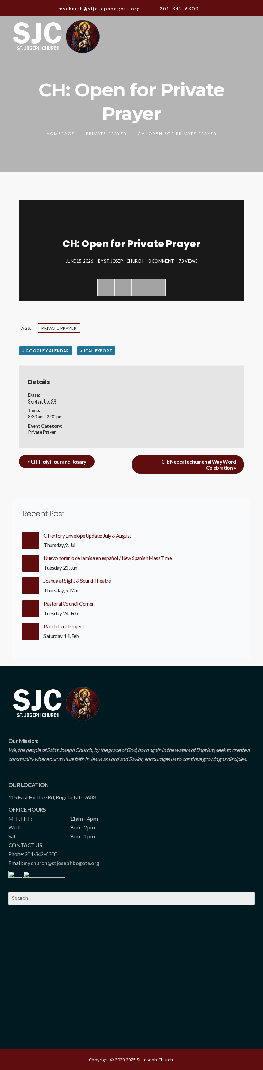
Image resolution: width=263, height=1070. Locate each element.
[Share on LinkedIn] (157, 287)
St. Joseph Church (123, 261)
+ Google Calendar (45, 350)
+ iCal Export (96, 350)
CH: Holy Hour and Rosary (56, 461)
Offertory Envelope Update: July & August (87, 535)
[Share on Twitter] (123, 287)
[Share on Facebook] (105, 287)
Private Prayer (106, 133)
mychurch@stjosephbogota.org (61, 863)
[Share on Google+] (140, 287)
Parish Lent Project (63, 626)
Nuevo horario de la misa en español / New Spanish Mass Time (107, 558)
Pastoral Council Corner (68, 604)
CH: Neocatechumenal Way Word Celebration (198, 464)
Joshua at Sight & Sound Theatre (77, 581)
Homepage (60, 133)
